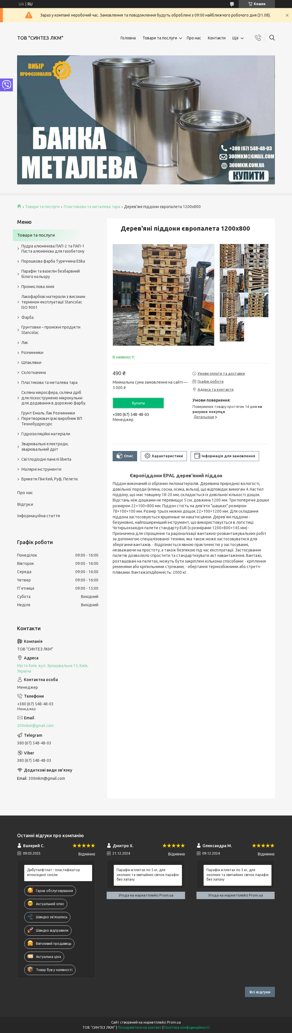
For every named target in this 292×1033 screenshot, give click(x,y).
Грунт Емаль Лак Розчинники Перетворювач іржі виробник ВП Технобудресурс (51, 418)
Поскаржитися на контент (140, 1027)
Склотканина (33, 372)
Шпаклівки (31, 362)
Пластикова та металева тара (92, 206)
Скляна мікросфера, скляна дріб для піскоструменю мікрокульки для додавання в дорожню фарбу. (53, 398)
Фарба (27, 317)
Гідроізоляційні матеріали (45, 434)
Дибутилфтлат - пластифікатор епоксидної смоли (53, 872)
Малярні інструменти (41, 469)
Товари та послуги (160, 38)
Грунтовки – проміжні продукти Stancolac (50, 330)
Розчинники (32, 352)
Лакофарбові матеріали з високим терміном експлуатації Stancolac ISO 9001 (53, 302)
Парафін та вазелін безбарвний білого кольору (50, 274)
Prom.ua (174, 1022)
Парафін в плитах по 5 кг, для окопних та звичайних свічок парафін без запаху (148, 874)
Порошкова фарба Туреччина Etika (53, 261)
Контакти (217, 38)
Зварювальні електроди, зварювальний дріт (44, 447)
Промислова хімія (37, 286)
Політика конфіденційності (187, 1027)
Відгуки (25, 504)
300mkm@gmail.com (35, 725)
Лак (24, 342)
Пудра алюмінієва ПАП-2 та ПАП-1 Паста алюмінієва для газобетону (52, 249)
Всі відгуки (260, 992)
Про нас (194, 38)
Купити (138, 403)
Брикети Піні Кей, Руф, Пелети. (49, 479)
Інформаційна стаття (38, 515)
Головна (128, 38)
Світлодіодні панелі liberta (46, 459)
